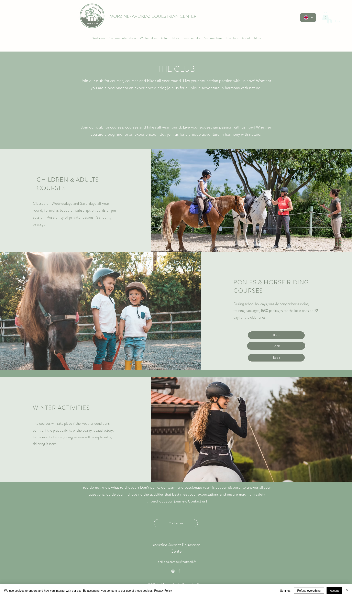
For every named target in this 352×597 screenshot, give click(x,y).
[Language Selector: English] (308, 17)
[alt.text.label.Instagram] (173, 571)
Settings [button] (285, 590)
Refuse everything (309, 590)
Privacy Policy (163, 590)
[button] (325, 16)
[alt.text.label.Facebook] (179, 571)
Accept (334, 590)
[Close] (347, 590)
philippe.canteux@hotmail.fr (177, 562)
